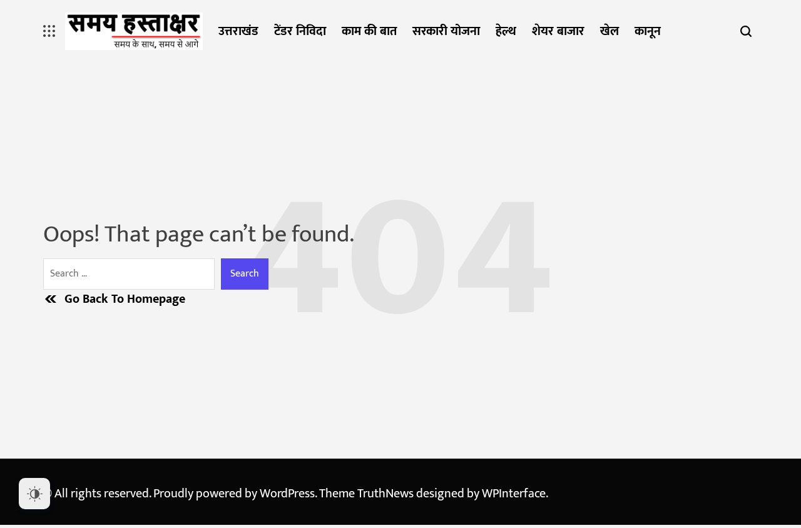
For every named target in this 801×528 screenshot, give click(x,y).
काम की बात (369, 31)
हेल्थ (506, 31)
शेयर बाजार (558, 31)
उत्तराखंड (238, 31)
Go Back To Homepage (124, 299)
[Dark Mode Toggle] (34, 493)
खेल (609, 31)
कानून (648, 31)
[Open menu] (49, 31)
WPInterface (514, 493)
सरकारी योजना (446, 31)
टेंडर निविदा (300, 31)
